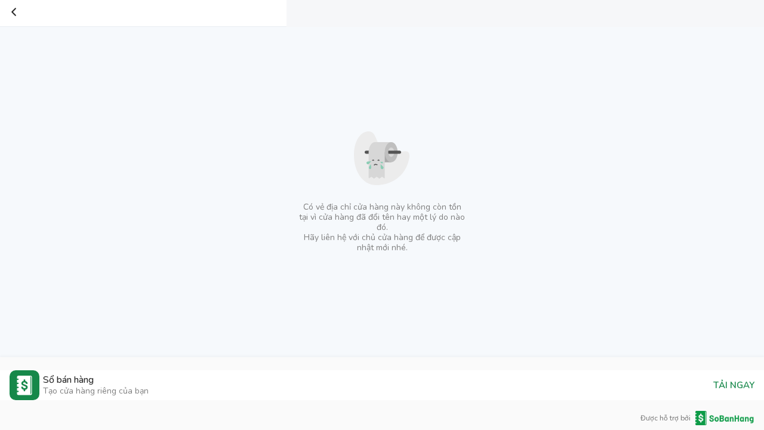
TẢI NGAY (733, 385)
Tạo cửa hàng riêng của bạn (96, 391)
